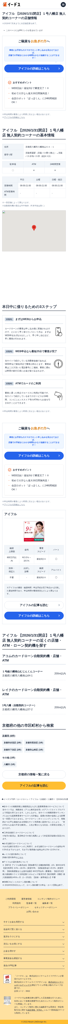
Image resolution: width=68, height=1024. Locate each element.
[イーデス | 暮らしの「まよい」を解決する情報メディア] (11, 5)
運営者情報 (26, 899)
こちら (20, 857)
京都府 (43, 799)
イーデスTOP (9, 799)
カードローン (22, 799)
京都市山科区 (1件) (34, 750)
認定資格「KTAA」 (36, 1010)
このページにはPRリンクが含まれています (24, 30)
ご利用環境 (10, 899)
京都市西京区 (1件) (34, 742)
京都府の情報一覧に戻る (34, 774)
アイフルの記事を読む (34, 605)
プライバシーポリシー (18, 907)
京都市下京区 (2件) (12, 750)
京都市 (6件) (8, 735)
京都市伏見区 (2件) (12, 742)
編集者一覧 (47, 903)
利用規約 (16, 903)
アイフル (34, 799)
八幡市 (51, 799)
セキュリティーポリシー (45, 907)
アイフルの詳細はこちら (34, 68)
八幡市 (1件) (9, 764)
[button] (34, 228)
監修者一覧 (31, 903)
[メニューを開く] (63, 4)
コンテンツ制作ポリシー (48, 899)
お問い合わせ (32, 911)
